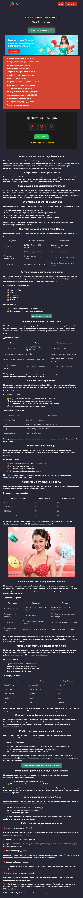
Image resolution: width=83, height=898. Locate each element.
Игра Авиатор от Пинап (16, 78)
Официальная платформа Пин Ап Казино (23, 62)
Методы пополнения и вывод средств (22, 92)
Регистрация (71, 4)
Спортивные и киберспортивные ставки (23, 82)
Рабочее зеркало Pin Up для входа (21, 58)
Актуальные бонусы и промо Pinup (21, 72)
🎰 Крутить (41, 137)
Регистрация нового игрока (18, 69)
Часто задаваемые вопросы (18, 105)
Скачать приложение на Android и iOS (22, 95)
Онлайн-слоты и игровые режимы (20, 75)
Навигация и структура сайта (19, 98)
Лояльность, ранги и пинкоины (19, 88)
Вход (61, 4)
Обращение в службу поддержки (20, 102)
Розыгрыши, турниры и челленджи (21, 85)
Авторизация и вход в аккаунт (19, 65)
